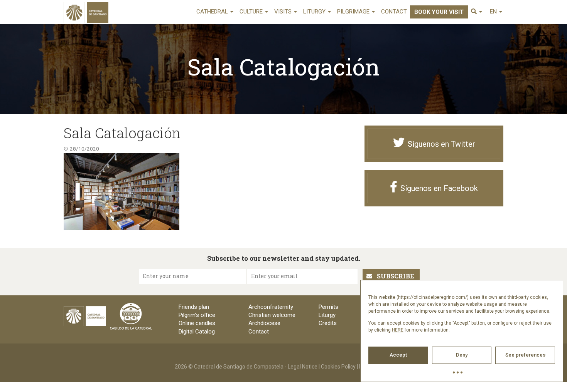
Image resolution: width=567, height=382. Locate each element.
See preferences (525, 355)
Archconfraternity (270, 306)
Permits (328, 306)
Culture (252, 11)
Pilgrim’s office (197, 315)
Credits (328, 323)
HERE (397, 330)
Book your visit (439, 11)
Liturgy (315, 11)
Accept (398, 355)
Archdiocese (264, 323)
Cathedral (213, 11)
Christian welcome (271, 315)
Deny (461, 355)
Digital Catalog (197, 331)
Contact (394, 11)
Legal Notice (302, 367)
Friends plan (194, 306)
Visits (283, 11)
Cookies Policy (338, 367)
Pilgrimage (354, 11)
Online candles (197, 323)
